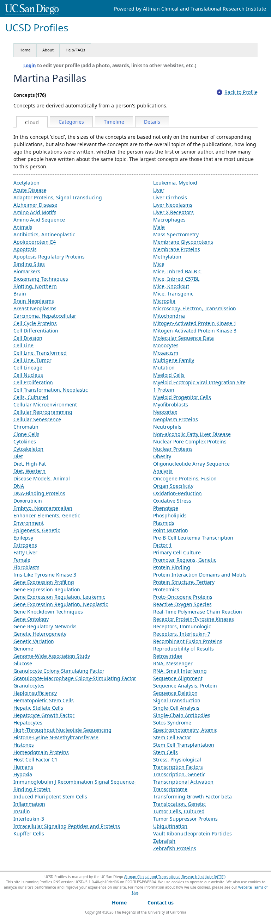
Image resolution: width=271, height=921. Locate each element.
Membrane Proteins (176, 249)
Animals (22, 227)
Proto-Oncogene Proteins (182, 596)
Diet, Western (29, 471)
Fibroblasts (26, 567)
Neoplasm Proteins (175, 419)
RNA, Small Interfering (180, 670)
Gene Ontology (31, 619)
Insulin (21, 811)
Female (21, 559)
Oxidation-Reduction (177, 493)
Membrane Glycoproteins (183, 241)
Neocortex (165, 412)
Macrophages (169, 219)
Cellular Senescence (37, 419)
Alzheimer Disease (35, 204)
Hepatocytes (27, 722)
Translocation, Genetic (179, 804)
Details (152, 121)
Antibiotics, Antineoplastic (44, 234)
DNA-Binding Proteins (39, 493)
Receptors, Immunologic (182, 626)
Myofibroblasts (170, 404)
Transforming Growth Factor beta (192, 796)
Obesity (162, 456)
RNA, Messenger (173, 663)
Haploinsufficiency (35, 693)
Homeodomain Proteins (41, 752)
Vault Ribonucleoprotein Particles (192, 833)
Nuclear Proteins (173, 449)
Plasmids (163, 522)
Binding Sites (29, 264)
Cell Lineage (27, 367)
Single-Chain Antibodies (181, 715)
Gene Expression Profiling (43, 582)
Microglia (164, 301)
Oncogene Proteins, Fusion (185, 478)
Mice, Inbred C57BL (176, 278)
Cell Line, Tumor (32, 360)
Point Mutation (170, 530)
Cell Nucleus (28, 375)
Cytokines (24, 441)
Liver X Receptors (173, 212)
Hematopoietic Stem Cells (43, 700)
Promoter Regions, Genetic (184, 559)
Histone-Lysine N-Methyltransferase (55, 737)
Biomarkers (26, 271)
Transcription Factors (178, 767)
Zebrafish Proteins (174, 848)
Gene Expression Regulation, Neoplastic (60, 604)
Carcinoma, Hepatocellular (44, 315)
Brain (19, 293)
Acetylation (26, 182)
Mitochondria (169, 315)
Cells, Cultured (30, 397)
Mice (158, 264)
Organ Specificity (173, 486)
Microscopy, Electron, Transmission (194, 308)
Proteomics (166, 589)
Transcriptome (170, 789)
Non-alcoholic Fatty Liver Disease (192, 434)
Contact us (160, 902)
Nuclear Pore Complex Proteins (190, 441)
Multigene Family (173, 360)
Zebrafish (164, 841)
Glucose (22, 663)
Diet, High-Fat (29, 463)
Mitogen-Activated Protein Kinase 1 (194, 323)
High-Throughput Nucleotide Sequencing (62, 730)
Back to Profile (241, 92)
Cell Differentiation (35, 330)
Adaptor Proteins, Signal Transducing (57, 197)
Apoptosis (25, 249)
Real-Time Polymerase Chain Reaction (197, 611)
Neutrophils (167, 426)
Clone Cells (26, 434)
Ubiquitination (170, 826)
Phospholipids (170, 515)
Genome (23, 648)
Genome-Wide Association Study (51, 656)
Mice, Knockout (171, 286)
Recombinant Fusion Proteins (187, 641)
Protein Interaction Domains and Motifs (200, 574)
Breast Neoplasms (34, 308)
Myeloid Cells (169, 375)
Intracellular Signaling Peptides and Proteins (66, 826)
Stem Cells (165, 752)
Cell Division (27, 338)
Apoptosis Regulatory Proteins (49, 256)
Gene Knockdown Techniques (48, 611)
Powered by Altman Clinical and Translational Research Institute (190, 8)
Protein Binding (171, 567)
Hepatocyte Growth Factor (43, 715)
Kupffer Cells (28, 833)
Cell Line (23, 345)
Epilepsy (23, 537)
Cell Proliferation (33, 382)
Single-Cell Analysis (176, 707)
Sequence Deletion (175, 693)
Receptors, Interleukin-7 (181, 633)
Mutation (164, 367)
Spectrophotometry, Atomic (185, 730)
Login (29, 65)
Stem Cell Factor (172, 737)
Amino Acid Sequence (39, 219)
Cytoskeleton (28, 449)
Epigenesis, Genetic (36, 530)
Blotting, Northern (35, 286)
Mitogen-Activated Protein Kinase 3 (194, 330)
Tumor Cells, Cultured (179, 811)
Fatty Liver (25, 552)
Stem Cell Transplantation (183, 744)
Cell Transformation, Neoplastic (50, 389)
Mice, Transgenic (173, 293)
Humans (23, 767)
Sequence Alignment (178, 678)
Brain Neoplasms (33, 301)
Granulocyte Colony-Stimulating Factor (58, 670)
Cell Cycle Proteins (35, 323)
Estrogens (25, 545)
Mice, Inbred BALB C (177, 271)
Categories (71, 121)
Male (159, 227)
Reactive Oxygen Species (182, 604)
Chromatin (25, 426)
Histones (23, 744)
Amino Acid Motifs (34, 212)
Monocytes (166, 345)
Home (24, 49)
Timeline (114, 121)
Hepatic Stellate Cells (38, 707)
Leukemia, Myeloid (175, 182)
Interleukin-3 (28, 818)
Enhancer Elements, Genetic (46, 515)
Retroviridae (167, 656)
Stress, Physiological (177, 759)
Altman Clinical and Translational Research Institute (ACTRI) (174, 876)
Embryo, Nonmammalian (42, 508)
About (48, 49)
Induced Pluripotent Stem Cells (50, 796)
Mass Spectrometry (176, 234)
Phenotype (165, 508)
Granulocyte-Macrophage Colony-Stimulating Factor (74, 678)
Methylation (167, 256)
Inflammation (29, 804)
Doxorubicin (27, 500)
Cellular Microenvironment (45, 404)
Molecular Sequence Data (183, 338)
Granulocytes (28, 685)
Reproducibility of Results (183, 648)
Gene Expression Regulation (46, 589)
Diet (18, 456)
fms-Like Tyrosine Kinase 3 (44, 574)
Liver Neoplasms (172, 204)
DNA (18, 486)
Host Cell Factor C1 (35, 759)
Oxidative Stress (172, 500)
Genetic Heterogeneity (39, 633)
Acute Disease (30, 190)
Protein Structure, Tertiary (184, 582)
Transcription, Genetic (179, 774)
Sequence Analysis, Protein (185, 685)
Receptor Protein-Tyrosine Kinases (193, 619)
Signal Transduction (176, 700)
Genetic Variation (33, 641)
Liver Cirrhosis (170, 197)
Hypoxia (22, 774)
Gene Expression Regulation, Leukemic (59, 596)
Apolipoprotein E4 (34, 241)
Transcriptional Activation (183, 781)
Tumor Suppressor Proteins (185, 818)
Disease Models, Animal (41, 478)
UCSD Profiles (36, 27)
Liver (158, 190)
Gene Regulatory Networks (45, 626)
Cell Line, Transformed (40, 352)
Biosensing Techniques (40, 278)
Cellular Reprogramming (42, 412)
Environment (28, 522)
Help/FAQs (75, 49)
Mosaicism (165, 352)
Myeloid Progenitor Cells (182, 397)
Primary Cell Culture (177, 552)
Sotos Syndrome (172, 722)
